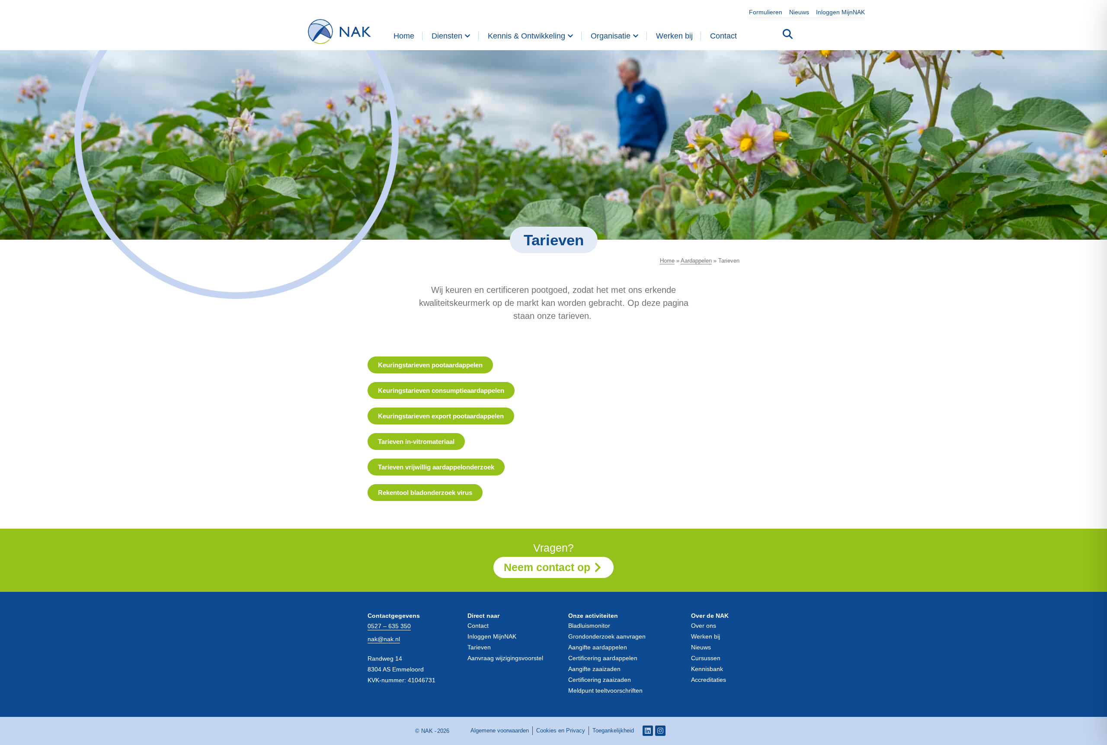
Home (667, 260)
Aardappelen (696, 260)
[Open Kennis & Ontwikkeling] (570, 36)
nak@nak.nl (384, 639)
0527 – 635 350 (389, 626)
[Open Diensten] (467, 36)
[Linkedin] (648, 731)
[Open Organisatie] (636, 36)
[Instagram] (660, 731)
